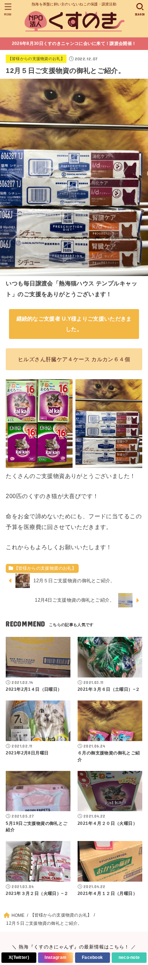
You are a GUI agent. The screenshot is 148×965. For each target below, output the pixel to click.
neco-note (129, 957)
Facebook (92, 957)
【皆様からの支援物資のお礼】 (36, 58)
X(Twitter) (19, 957)
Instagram (55, 957)
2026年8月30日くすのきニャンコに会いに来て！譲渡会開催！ (74, 43)
